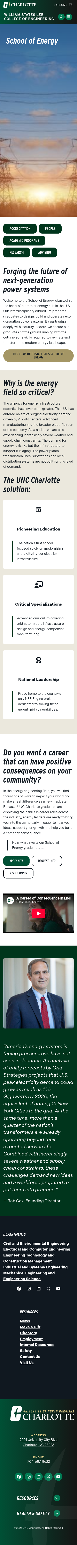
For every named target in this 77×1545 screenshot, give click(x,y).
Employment (31, 1339)
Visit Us (27, 1362)
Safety (26, 1350)
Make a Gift (30, 1327)
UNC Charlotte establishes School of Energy (38, 355)
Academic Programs (24, 240)
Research (16, 252)
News (25, 1321)
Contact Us (30, 1356)
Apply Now (16, 861)
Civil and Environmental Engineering (36, 1243)
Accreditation (20, 228)
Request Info (46, 861)
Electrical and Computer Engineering (36, 1249)
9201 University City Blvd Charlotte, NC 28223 (38, 1442)
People (50, 228)
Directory (28, 1333)
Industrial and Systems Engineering (35, 1267)
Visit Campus (18, 873)
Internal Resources (37, 1345)
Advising (44, 252)
